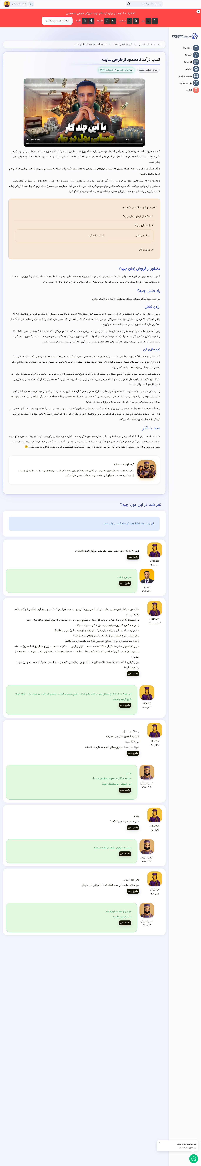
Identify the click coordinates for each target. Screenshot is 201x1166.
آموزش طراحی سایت (123, 44)
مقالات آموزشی (145, 44)
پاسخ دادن (133, 557)
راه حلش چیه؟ (142, 225)
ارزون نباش (141, 236)
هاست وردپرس (185, 76)
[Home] (185, 37)
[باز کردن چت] (193, 1158)
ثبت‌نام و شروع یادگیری (57, 21)
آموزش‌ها (187, 48)
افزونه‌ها (188, 62)
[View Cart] (31, 4)
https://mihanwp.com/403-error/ (111, 779)
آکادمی (188, 69)
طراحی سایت (185, 83)
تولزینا (189, 90)
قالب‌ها (188, 55)
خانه (160, 44)
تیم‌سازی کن (95, 236)
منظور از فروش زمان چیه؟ (137, 217)
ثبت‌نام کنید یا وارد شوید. (115, 524)
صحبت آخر (144, 250)
